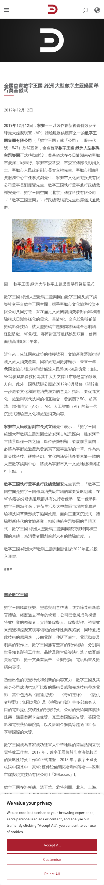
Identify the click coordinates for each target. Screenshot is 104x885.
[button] (6, 10)
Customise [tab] (52, 859)
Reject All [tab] (52, 873)
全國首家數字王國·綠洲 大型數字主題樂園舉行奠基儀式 (51, 88)
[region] (52, 839)
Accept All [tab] (52, 844)
